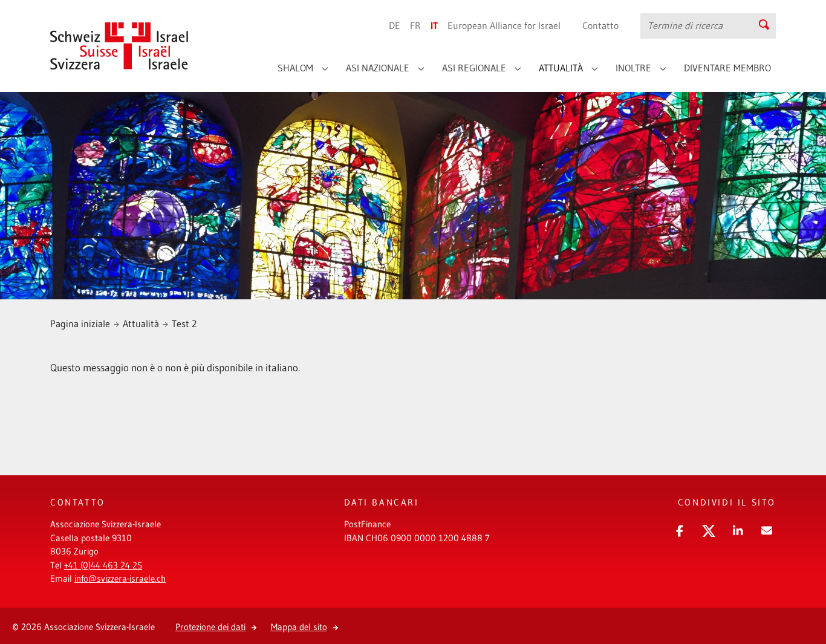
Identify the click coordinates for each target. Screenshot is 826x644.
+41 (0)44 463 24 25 (103, 565)
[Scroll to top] (798, 592)
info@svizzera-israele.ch (120, 578)
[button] (678, 529)
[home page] (119, 36)
